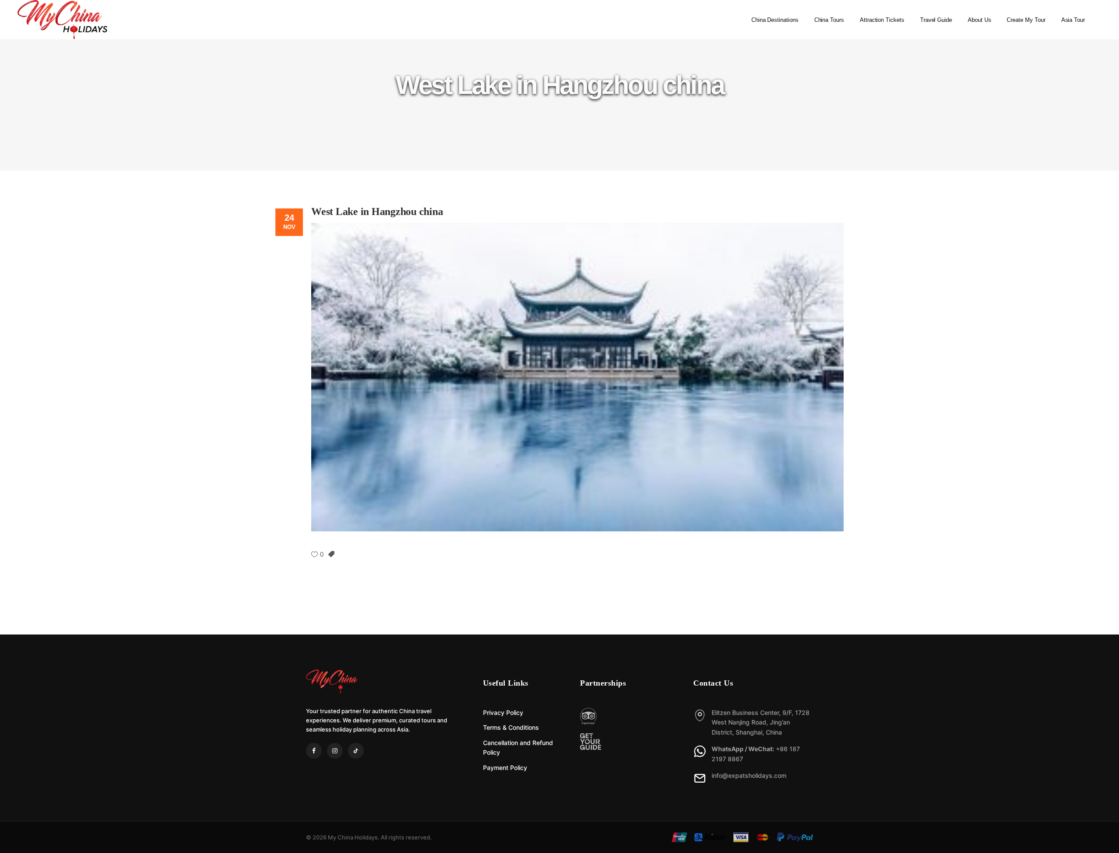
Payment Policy (505, 767)
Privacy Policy (503, 712)
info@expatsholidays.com (749, 775)
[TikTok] (356, 751)
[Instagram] (335, 751)
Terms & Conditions (511, 727)
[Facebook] (314, 751)
